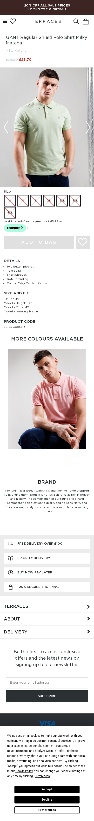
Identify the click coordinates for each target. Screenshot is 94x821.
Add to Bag (39, 242)
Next (88, 127)
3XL (75, 200)
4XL (10, 212)
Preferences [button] (42, 776)
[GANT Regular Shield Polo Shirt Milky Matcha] (47, 127)
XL (49, 200)
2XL (62, 200)
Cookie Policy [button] (24, 771)
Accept (47, 789)
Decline (47, 799)
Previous (6, 127)
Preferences (47, 810)
